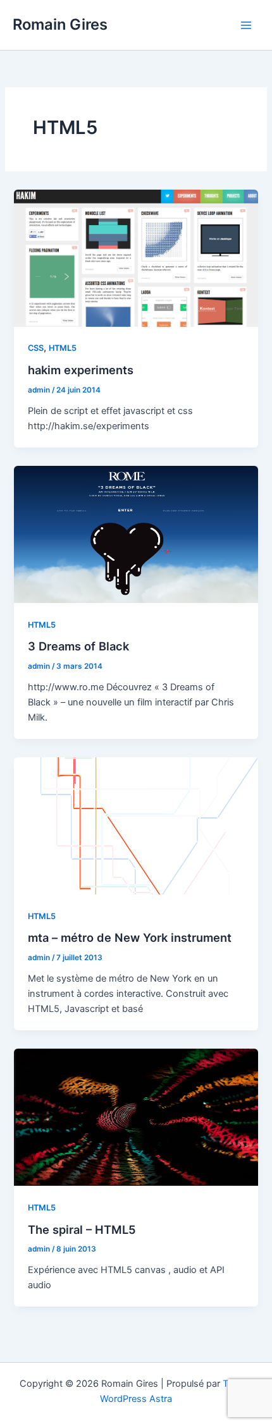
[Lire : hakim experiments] (135, 257)
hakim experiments (80, 370)
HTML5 (63, 348)
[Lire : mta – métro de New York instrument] (135, 825)
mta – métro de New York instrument (130, 937)
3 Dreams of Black (78, 646)
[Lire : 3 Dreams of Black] (135, 533)
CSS (36, 348)
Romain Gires (60, 24)
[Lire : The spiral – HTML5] (135, 1117)
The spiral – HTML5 (82, 1229)
